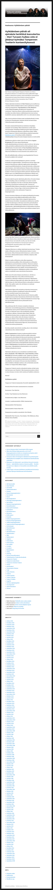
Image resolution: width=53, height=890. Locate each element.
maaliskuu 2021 (11, 718)
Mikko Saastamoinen (22, 423)
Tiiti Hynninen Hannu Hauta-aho (15, 425)
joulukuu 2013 (10, 820)
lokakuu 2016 (10, 776)
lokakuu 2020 (10, 721)
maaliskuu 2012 (11, 853)
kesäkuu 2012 (10, 850)
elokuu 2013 (10, 828)
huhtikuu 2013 (10, 833)
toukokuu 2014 (10, 813)
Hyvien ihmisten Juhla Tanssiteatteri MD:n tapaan (20, 449)
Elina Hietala (7, 422)
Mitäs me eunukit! (18, 606)
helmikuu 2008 (11, 859)
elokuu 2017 (10, 767)
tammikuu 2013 (10, 839)
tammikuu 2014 (10, 818)
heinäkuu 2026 (10, 622)
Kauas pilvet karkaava (12, 507)
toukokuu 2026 (10, 624)
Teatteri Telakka (11, 579)
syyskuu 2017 (10, 765)
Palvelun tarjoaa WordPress (22, 886)
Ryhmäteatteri (10, 550)
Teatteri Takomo (11, 577)
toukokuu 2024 (10, 665)
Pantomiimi (10, 540)
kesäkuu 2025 (10, 643)
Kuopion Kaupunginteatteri (14, 520)
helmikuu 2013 (10, 837)
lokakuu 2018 (10, 747)
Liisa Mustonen (8, 423)
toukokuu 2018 (10, 754)
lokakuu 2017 (10, 763)
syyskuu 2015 (10, 793)
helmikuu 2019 (10, 741)
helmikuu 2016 (10, 784)
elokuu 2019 (10, 736)
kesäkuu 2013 (10, 829)
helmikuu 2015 (10, 800)
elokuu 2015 (10, 795)
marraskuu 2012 (11, 840)
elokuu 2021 (10, 716)
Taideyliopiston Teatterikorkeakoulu (16, 557)
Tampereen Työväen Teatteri (14, 562)
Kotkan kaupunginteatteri (13, 518)
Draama (23, 421)
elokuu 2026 (10, 621)
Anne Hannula (10, 485)
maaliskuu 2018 (11, 758)
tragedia (9, 581)
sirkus (8, 551)
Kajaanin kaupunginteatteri (14, 504)
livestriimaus (10, 526)
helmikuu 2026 (10, 630)
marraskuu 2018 (11, 745)
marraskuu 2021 (11, 710)
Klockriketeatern (11, 511)
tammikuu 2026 (11, 632)
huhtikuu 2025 (10, 646)
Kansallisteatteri (11, 506)
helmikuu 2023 (10, 690)
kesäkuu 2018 (10, 752)
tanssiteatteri (10, 566)
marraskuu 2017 (11, 762)
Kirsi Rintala (37, 422)
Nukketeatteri (10, 537)
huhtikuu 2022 (10, 705)
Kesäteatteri (10, 509)
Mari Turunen (14, 423)
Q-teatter (9, 546)
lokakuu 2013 (10, 824)
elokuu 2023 (10, 681)
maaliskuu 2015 (11, 798)
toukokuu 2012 (10, 851)
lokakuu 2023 (10, 677)
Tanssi (8, 564)
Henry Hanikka (22, 422)
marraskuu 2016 (11, 774)
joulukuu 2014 (10, 804)
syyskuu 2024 (10, 657)
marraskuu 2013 (11, 822)
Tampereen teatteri (31, 423)
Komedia (9, 517)
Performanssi (10, 542)
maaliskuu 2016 (11, 782)
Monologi (9, 529)
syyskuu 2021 (10, 714)
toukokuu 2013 (10, 831)
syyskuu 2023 (10, 679)
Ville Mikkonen (31, 425)
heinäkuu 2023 (10, 683)
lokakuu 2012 (10, 842)
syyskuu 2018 (10, 749)
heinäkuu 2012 (10, 848)
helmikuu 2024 (10, 670)
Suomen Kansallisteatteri (13, 555)
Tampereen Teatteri (12, 559)
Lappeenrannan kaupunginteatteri (16, 524)
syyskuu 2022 (10, 698)
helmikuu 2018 (10, 760)
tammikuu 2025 (11, 652)
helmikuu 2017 (10, 771)
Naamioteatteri (10, 533)
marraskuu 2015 (11, 789)
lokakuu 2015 (10, 791)
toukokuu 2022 (10, 703)
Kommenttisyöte (11, 877)
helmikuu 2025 (10, 650)
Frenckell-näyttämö (15, 422)
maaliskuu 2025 (11, 648)
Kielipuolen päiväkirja (11, 421)
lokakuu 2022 (10, 696)
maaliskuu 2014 (11, 815)
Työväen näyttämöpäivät (13, 583)
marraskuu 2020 (11, 720)
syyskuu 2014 (10, 809)
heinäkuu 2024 (10, 661)
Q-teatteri (9, 548)
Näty (8, 535)
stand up (9, 553)
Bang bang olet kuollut (18, 608)
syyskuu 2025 (10, 637)
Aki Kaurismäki (11, 484)
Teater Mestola (10, 572)
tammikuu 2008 (11, 861)
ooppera (9, 539)
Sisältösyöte (10, 875)
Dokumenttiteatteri (12, 489)
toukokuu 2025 (10, 644)
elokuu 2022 (10, 699)
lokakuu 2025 (10, 635)
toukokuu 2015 (10, 796)
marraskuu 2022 (11, 694)
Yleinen (9, 588)
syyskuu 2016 (10, 778)
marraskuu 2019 (11, 731)
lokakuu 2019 (10, 732)
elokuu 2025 (10, 639)
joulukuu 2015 (10, 787)
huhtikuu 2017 (10, 769)
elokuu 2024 (10, 659)
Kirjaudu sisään (11, 873)
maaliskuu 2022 (11, 707)
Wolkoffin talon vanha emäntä (23, 601)
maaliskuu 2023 (11, 688)
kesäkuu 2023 (10, 685)
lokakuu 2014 (10, 807)
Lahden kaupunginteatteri (13, 522)
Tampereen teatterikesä (13, 561)
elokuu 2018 (10, 751)
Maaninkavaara (11, 528)
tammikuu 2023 (11, 692)
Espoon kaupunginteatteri (13, 493)
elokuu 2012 (10, 846)
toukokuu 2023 (10, 687)
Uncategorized (29, 421)
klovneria (9, 513)
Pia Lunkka (9, 544)
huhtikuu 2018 (10, 756)
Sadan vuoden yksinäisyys (23, 602)
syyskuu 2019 (10, 734)
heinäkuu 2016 (10, 780)
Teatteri (9, 573)
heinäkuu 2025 (10, 641)
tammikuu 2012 (10, 855)
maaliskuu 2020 (11, 727)
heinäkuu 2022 (10, 701)
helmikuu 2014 (10, 817)
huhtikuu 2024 (10, 666)
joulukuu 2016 (10, 773)
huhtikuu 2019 (10, 738)
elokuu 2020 (10, 725)
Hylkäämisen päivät (10, 135)
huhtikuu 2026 (10, 626)
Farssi (8, 496)
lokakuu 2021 (10, 712)
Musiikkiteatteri (11, 531)
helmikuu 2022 (10, 709)
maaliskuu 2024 (11, 668)
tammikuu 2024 (11, 672)
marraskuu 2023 (11, 676)
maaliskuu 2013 (11, 835)
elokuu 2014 (10, 811)
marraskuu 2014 (11, 806)
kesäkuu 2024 (10, 663)
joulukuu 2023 (10, 674)
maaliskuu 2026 (11, 628)
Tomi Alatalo (25, 425)
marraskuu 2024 (11, 654)
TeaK (8, 570)
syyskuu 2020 (10, 723)
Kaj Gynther (10, 502)
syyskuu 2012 (10, 844)
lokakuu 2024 (10, 655)
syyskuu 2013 (10, 826)
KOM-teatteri (10, 515)
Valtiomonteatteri (11, 586)
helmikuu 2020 (10, 729)
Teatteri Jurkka (10, 575)
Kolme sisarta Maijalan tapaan (23, 604)
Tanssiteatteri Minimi (12, 568)
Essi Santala (10, 495)
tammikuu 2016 (10, 785)
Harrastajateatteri (11, 498)
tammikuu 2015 (10, 802)
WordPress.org (10, 879)
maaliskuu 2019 (11, 740)
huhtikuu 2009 (10, 857)
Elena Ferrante (36, 421)
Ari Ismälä (9, 487)
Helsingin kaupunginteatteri (14, 500)
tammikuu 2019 (10, 743)
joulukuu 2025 (10, 633)
